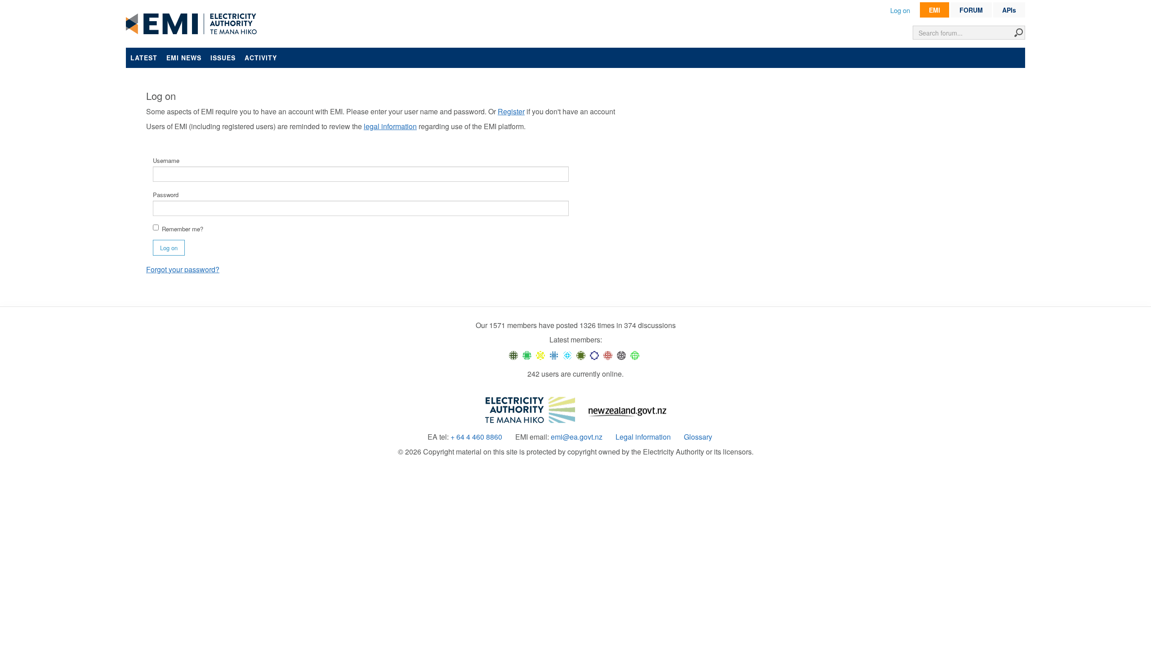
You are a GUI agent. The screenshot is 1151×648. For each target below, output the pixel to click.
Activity (261, 57)
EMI (934, 9)
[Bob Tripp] (634, 355)
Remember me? (182, 229)
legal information (390, 126)
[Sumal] (553, 355)
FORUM (971, 9)
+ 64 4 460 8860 (476, 437)
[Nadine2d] (567, 355)
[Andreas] (607, 355)
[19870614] (526, 355)
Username (166, 160)
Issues (223, 57)
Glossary (698, 437)
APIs (1009, 9)
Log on (900, 10)
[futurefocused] (594, 355)
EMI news (183, 57)
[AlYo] (540, 355)
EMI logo (193, 24)
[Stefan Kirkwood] (513, 355)
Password (165, 194)
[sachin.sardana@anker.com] (621, 355)
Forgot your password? (182, 269)
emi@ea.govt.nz (576, 437)
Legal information (643, 437)
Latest (143, 57)
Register (511, 111)
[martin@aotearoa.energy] (580, 355)
